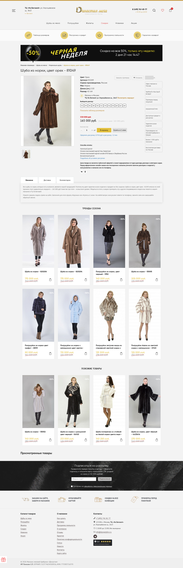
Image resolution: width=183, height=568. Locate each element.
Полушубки (73, 23)
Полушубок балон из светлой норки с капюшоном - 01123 (144, 347)
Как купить (61, 518)
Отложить (138, 78)
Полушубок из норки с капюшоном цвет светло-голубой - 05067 (71, 347)
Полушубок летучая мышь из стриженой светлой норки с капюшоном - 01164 (109, 347)
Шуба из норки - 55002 (35, 432)
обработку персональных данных (98, 486)
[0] (170, 10)
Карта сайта (61, 553)
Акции (134, 23)
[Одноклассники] (85, 171)
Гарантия (60, 536)
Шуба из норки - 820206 (36, 272)
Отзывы (60, 532)
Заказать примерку (122, 78)
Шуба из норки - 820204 (71, 272)
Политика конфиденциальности (69, 539)
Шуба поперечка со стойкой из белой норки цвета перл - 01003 (109, 433)
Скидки (104, 23)
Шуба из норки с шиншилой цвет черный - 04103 (73, 433)
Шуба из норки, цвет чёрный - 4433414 (144, 433)
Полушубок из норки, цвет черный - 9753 (108, 273)
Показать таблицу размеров (92, 110)
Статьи (59, 543)
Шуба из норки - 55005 (141, 272)
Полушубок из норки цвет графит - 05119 (36, 347)
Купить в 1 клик (120, 130)
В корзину (104, 130)
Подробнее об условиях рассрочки (92, 158)
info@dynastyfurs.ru (104, 532)
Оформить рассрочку (99, 135)
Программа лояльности (66, 525)
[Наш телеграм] (95, 537)
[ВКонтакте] (81, 171)
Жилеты (90, 23)
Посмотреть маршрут (125, 98)
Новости (60, 546)
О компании (61, 529)
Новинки (120, 23)
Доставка (60, 522)
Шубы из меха (53, 23)
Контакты (60, 550)
